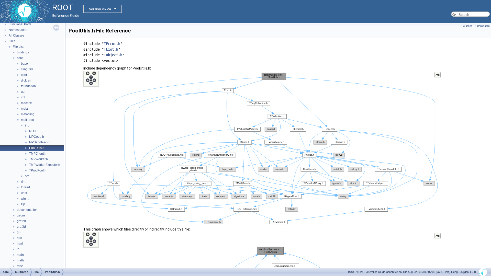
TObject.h (113, 55)
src (27, 176)
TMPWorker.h (38, 159)
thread (25, 187)
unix (24, 193)
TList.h (111, 49)
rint (23, 181)
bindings (23, 52)
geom (21, 215)
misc (20, 266)
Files (12, 41)
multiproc (27, 120)
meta (24, 108)
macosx (26, 103)
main (20, 255)
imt (23, 97)
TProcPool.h (37, 170)
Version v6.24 (100, 9)
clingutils (27, 69)
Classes (467, 26)
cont (24, 75)
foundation (28, 86)
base (24, 63)
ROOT (33, 131)
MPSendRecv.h (40, 142)
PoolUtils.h (36, 148)
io (18, 249)
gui (23, 92)
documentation (27, 210)
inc (27, 125)
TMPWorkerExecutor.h (44, 165)
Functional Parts (20, 24)
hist (19, 238)
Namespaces (18, 30)
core (20, 58)
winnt (24, 198)
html (20, 243)
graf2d (21, 221)
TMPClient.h (37, 153)
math (20, 260)
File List (18, 47)
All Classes (16, 35)
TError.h (112, 44)
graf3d (21, 226)
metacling (28, 114)
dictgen (26, 80)
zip (23, 204)
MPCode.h (36, 137)
